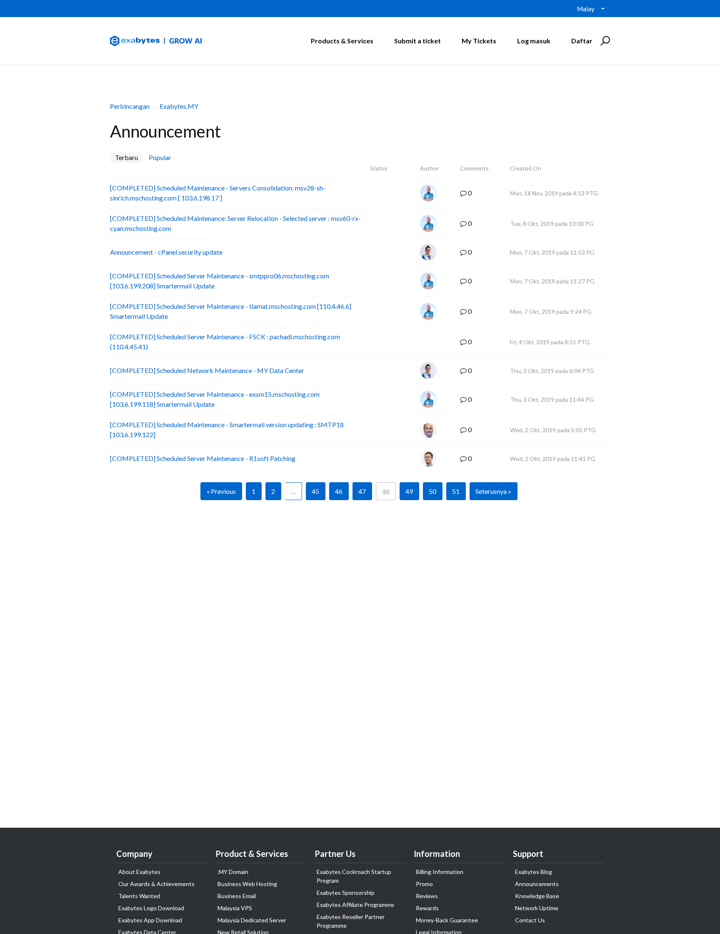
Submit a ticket (417, 41)
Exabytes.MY (179, 106)
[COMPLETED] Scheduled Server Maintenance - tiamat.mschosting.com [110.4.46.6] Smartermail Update (230, 311)
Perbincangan (130, 106)
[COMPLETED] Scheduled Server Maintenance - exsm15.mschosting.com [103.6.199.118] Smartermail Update (215, 399)
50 (432, 491)
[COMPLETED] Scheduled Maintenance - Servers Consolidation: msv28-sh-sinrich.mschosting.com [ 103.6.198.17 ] (217, 193)
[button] (604, 40)
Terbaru (126, 157)
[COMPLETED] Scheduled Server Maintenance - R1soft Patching (202, 458)
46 (338, 491)
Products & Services (342, 41)
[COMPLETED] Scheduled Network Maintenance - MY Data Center (207, 370)
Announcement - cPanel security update (166, 252)
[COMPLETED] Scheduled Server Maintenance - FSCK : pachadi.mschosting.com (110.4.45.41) (225, 342)
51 (456, 491)
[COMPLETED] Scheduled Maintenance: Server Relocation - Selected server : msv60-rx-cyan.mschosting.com (235, 223)
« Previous (221, 491)
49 (409, 491)
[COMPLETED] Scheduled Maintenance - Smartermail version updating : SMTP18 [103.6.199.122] (227, 429)
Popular (160, 157)
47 (362, 491)
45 (315, 491)
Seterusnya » (493, 491)
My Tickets (479, 41)
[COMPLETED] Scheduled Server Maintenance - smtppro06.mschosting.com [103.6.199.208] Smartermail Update (219, 281)
